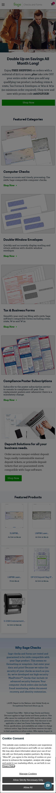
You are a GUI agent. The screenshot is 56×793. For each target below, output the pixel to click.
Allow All (28, 787)
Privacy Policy (8, 766)
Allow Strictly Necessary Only (28, 780)
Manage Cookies (28, 774)
